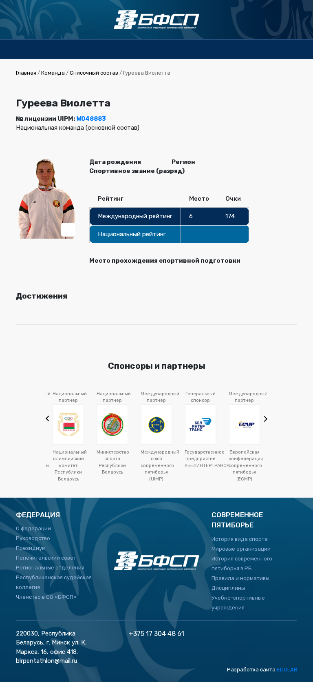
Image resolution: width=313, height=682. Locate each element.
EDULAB (287, 669)
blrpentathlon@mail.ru (46, 660)
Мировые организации (241, 549)
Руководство (33, 538)
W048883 (91, 118)
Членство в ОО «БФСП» (46, 597)
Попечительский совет (46, 558)
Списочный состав (94, 73)
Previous (49, 419)
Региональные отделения (50, 568)
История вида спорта (240, 539)
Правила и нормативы (240, 578)
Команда (53, 73)
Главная (26, 73)
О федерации (33, 528)
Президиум (31, 548)
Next (263, 418)
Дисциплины (228, 588)
